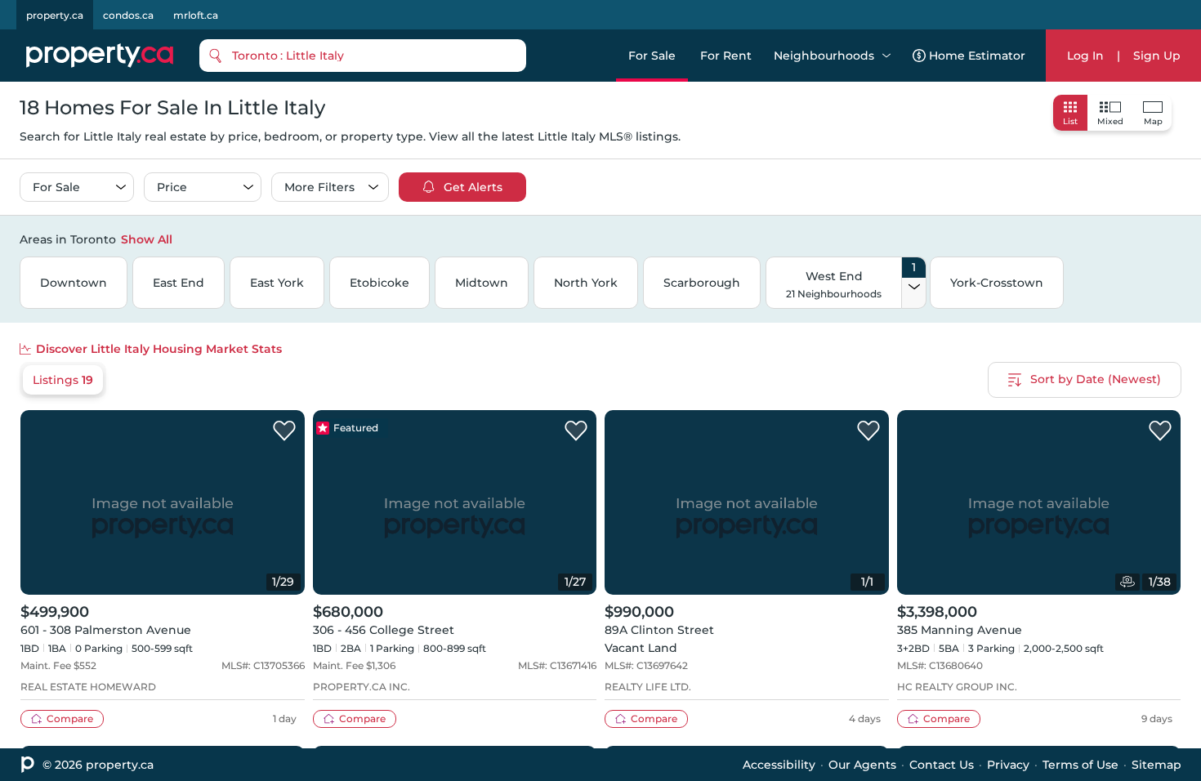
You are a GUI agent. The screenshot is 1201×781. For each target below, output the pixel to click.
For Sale (652, 55)
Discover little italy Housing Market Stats (159, 348)
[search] (362, 55)
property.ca (54, 15)
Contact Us (941, 764)
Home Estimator (977, 55)
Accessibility (779, 764)
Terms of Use (1080, 764)
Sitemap (1156, 764)
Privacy (1008, 764)
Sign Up (1157, 55)
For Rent (726, 55)
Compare (70, 718)
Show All (146, 239)
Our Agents (862, 764)
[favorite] (284, 431)
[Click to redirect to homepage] (99, 55)
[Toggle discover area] (1179, 238)
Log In (1085, 55)
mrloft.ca (195, 15)
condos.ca (128, 15)
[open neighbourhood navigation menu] (886, 55)
